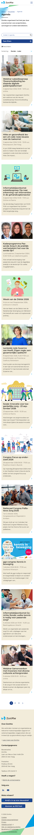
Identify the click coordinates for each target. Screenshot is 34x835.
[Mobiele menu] (31, 2)
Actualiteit (11, 11)
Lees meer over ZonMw (11, 740)
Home (3, 11)
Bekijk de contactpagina (11, 780)
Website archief (6, 824)
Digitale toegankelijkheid (9, 820)
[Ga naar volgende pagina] (22, 703)
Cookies (4, 817)
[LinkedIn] (3, 790)
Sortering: (4, 51)
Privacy (3, 822)
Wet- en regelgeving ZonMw (10, 827)
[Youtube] (8, 790)
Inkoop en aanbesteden (9, 832)
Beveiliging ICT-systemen (9, 829)
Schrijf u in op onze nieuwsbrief (17, 800)
